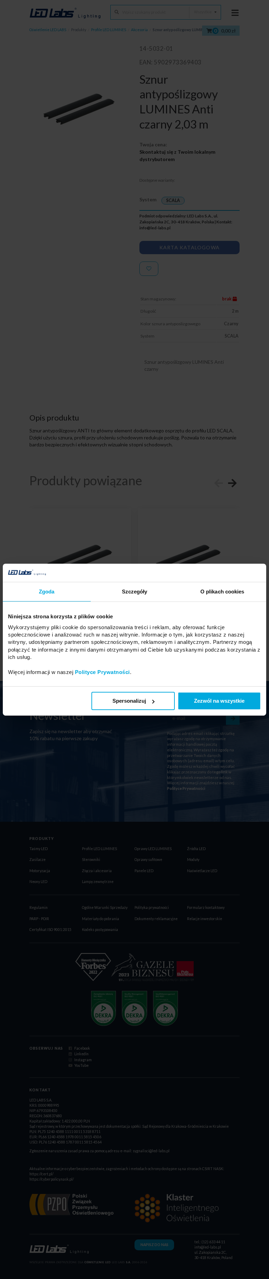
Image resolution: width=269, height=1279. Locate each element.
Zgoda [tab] (47, 592)
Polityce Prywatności (102, 672)
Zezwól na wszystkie (219, 701)
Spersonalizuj (129, 701)
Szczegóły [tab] (134, 592)
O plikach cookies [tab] (222, 592)
